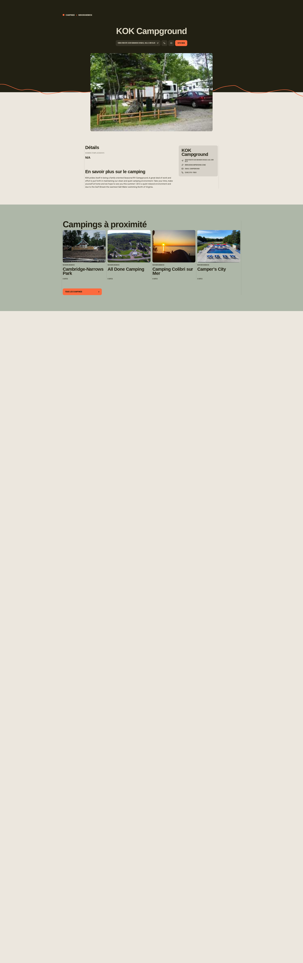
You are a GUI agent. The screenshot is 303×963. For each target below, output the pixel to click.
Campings (70, 15)
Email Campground (192, 169)
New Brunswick (85, 15)
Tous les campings (73, 292)
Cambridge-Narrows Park (83, 271)
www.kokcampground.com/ (195, 165)
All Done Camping (126, 269)
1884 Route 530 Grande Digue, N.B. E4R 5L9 (136, 43)
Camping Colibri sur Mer (172, 271)
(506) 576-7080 (190, 172)
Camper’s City (211, 269)
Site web (181, 43)
